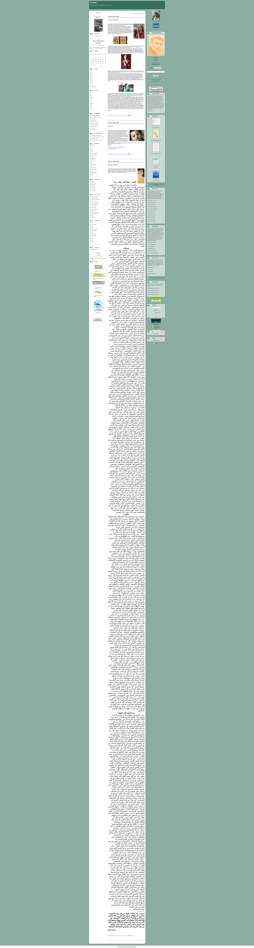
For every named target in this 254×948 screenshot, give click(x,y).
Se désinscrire (157, 312)
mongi (91, 138)
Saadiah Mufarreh (93, 187)
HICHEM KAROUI (93, 158)
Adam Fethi (92, 181)
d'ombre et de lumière (93, 155)
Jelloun (91, 161)
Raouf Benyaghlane (93, 172)
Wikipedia (91, 215)
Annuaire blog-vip (156, 324)
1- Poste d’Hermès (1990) (152, 242)
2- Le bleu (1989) (150, 269)
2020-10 (91, 77)
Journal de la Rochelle (93, 204)
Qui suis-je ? (98, 17)
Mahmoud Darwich (93, 129)
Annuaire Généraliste (98, 256)
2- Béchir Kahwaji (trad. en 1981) (153, 290)
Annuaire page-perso (98, 276)
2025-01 (91, 74)
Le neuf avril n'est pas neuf (97, 140)
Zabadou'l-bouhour (156, 180)
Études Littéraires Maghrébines (95, 199)
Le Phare (91, 232)
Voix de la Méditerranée (94, 213)
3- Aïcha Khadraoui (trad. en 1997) (153, 292)
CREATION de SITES (156, 319)
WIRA (91, 175)
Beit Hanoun (110, 126)
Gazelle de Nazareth (93, 126)
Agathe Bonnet (92, 145)
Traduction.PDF (92, 210)
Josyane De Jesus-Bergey (94, 202)
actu (90, 92)
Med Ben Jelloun (92, 184)
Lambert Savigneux (93, 164)
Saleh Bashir (92, 174)
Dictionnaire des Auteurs (94, 198)
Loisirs (91, 101)
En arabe (91, 97)
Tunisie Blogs (92, 241)
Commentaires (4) (125, 115)
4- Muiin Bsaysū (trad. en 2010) (153, 294)
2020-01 (91, 78)
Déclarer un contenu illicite (122, 946)
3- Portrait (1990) (150, 271)
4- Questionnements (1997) (152, 273)
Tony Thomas (92, 135)
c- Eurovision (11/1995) (151, 204)
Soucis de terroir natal (113, 164)
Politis (115, 115)
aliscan (91, 147)
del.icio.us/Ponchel (93, 224)
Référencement (155, 333)
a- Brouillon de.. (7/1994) (151, 200)
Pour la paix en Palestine (112, 148)
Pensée (91, 103)
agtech (91, 140)
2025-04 (91, 72)
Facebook (131, 115)
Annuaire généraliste (156, 340)
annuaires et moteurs (156, 301)
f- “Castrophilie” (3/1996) (151, 210)
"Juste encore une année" (94, 123)
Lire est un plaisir (92, 233)
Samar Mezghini (92, 189)
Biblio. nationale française (94, 196)
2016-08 (91, 85)
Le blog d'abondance (93, 230)
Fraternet (91, 225)
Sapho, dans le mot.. (93, 190)
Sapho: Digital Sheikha (93, 209)
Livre (90, 100)
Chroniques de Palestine (112, 147)
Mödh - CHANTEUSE (93, 207)
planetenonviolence (93, 235)
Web (90, 109)
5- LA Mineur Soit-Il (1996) (152, 250)
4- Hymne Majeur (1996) (151, 248)
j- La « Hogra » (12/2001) (151, 219)
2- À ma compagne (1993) (152, 244)
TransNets (91, 240)
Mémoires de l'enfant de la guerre (156, 140)
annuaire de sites (154, 330)
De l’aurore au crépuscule (94, 153)
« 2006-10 (133, 13)
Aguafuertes (156, 166)
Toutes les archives (93, 86)
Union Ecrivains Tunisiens (94, 212)
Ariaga (91, 148)
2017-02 (91, 83)
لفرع (111, 431)
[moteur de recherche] (98, 315)
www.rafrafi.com (150, 110)
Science (91, 108)
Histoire (91, 98)
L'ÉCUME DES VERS (155, 127)
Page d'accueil (138, 13)
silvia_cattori (92, 238)
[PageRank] (98, 293)
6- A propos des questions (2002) (153, 252)
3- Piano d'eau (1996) (151, 246)
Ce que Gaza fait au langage (94, 115)
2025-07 (91, 70)
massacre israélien (111, 134)
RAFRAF (93, 3)
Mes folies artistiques (93, 167)
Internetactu (92, 227)
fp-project (91, 201)
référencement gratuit (156, 298)
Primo (91, 106)
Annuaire (156, 322)
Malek (91, 166)
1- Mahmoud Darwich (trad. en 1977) (153, 288)
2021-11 (91, 75)
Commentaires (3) (125, 154)
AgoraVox (91, 222)
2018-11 (91, 80)
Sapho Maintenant (93, 120)
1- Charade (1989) (150, 267)
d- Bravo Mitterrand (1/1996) (152, 206)
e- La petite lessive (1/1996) (152, 208)
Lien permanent (118, 115)
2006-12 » (142, 13)
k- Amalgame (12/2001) (151, 221)
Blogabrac (91, 150)
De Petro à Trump (92, 118)
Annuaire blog (98, 12)
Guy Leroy (91, 156)
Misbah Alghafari (92, 186)
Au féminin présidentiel (113, 19)
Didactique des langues (94, 249)
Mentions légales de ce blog (131, 946)
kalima (91, 163)
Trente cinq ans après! (93, 121)
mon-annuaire (159, 89)
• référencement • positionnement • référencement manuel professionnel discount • (158, 300)
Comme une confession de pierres (155, 153)
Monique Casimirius (93, 169)
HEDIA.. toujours (92, 128)
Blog (90, 95)
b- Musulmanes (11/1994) (152, 202)
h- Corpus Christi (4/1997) (152, 215)
